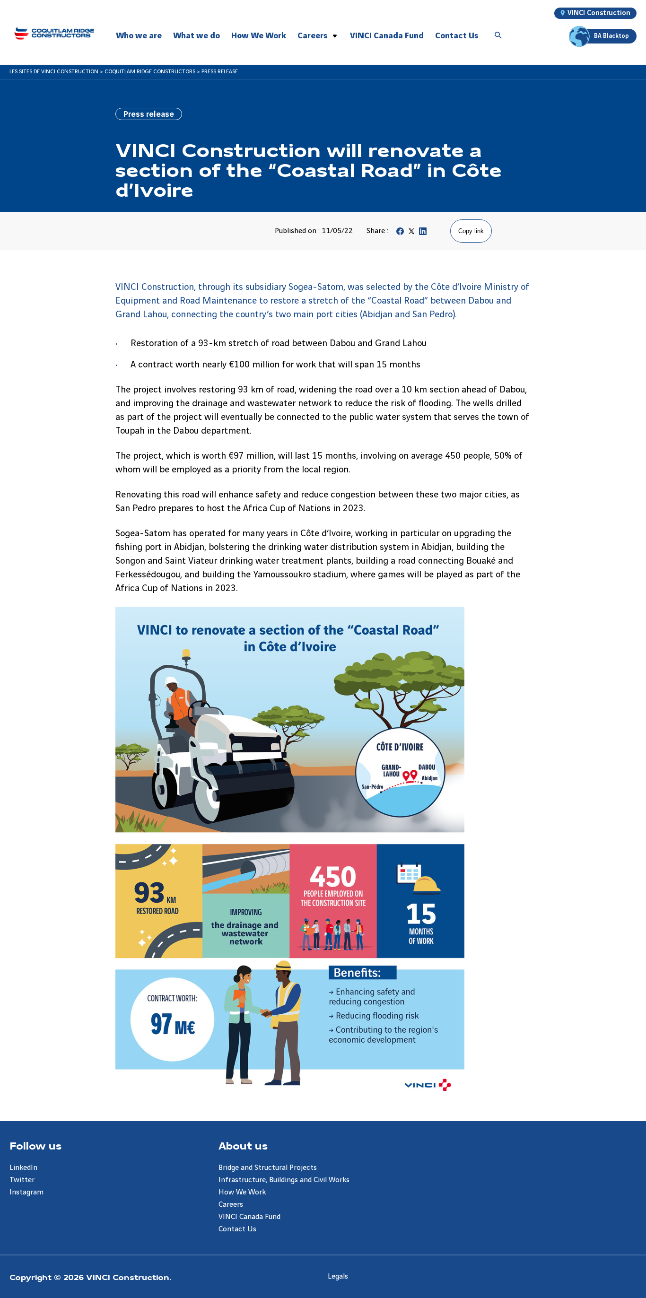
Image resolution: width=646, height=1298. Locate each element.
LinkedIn (23, 1168)
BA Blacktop (611, 36)
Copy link (471, 231)
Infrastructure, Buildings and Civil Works (283, 1180)
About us (243, 1145)
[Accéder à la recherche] (498, 36)
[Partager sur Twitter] (411, 233)
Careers (312, 35)
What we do (196, 35)
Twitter (22, 1180)
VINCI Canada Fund (387, 35)
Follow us (35, 1145)
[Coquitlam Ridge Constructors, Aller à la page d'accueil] (54, 33)
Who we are (139, 35)
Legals (338, 1276)
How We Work (258, 35)
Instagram (26, 1192)
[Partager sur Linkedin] (423, 233)
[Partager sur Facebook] (400, 233)
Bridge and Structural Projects (267, 1168)
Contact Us (456, 35)
